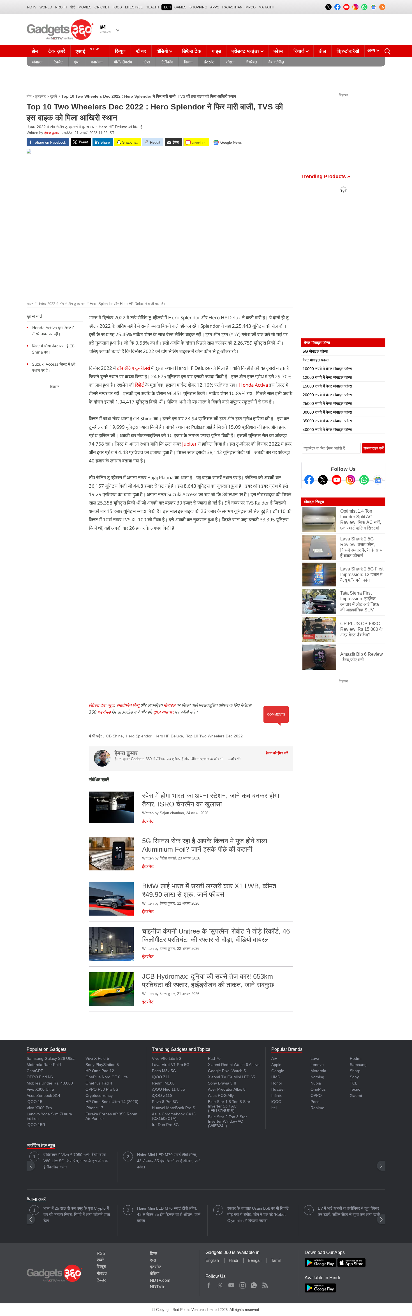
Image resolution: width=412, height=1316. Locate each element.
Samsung (358, 1064)
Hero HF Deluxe (168, 736)
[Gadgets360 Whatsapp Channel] (364, 480)
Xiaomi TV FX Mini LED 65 (231, 1077)
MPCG (251, 7)
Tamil (276, 1260)
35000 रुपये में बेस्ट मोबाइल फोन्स (327, 421)
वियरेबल (251, 62)
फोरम (278, 51)
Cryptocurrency (99, 1095)
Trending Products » (325, 176)
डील (322, 51)
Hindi (233, 1260)
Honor (276, 1083)
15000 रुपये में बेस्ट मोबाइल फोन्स (327, 386)
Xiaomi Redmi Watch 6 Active (234, 1064)
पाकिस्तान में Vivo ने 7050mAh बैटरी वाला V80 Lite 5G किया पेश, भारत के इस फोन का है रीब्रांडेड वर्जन (75, 1160)
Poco (315, 1101)
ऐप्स (76, 62)
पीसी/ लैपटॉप (123, 62)
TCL (353, 1083)
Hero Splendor (138, 736)
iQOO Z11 (161, 1077)
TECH (166, 7)
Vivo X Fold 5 (97, 1058)
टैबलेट (58, 62)
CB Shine (114, 736)
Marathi (266, 7)
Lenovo (317, 1064)
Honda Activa (253, 385)
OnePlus (318, 1089)
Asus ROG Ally (221, 1095)
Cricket (101, 7)
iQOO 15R (36, 1124)
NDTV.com (160, 1280)
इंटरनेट (209, 62)
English (212, 1260)
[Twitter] (323, 480)
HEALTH (152, 7)
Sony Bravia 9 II (222, 1083)
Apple (276, 1064)
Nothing (317, 1077)
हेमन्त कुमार (51, 133)
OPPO (316, 1095)
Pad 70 (214, 1058)
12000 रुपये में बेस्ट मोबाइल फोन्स (327, 377)
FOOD (117, 7)
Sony (354, 1077)
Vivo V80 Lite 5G (167, 1058)
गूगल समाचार (163, 712)
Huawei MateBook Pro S (173, 1108)
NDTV (31, 7)
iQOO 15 (34, 1101)
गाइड (216, 51)
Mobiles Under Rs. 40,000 (50, 1083)
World (46, 7)
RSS (101, 1253)
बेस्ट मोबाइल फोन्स (315, 360)
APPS (214, 7)
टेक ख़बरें (56, 51)
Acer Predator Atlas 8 (227, 1089)
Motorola (318, 1071)
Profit (61, 7)
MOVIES (84, 7)
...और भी (234, 759)
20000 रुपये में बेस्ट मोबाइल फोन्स (327, 395)
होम (35, 51)
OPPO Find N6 (40, 1077)
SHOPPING (198, 7)
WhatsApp (253, 1284)
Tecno (355, 1089)
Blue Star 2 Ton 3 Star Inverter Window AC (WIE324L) (227, 1121)
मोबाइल (37, 62)
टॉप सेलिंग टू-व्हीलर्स (134, 368)
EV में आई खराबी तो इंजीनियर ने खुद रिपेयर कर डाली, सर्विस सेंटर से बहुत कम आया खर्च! (349, 1211)
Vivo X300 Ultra (40, 1089)
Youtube (231, 1284)
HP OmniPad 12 (99, 1071)
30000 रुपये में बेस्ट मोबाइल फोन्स (327, 412)
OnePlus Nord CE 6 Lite (106, 1077)
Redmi (355, 1058)
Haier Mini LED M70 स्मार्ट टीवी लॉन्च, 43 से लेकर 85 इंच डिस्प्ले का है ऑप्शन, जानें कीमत (168, 1160)
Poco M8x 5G (164, 1071)
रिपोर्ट (139, 385)
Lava (315, 1058)
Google (277, 1071)
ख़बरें (53, 96)
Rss (264, 1284)
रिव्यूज (120, 51)
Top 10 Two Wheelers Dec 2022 (214, 736)
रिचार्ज (299, 51)
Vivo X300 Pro (39, 1108)
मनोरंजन (97, 62)
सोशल (230, 62)
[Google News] (378, 480)
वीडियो (162, 51)
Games (180, 7)
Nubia (316, 1083)
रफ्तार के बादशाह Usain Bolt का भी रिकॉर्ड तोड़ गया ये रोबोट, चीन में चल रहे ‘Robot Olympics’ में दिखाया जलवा (258, 1214)
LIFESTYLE (134, 7)
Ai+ (274, 1058)
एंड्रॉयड (104, 712)
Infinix (276, 1095)
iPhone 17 (94, 1108)
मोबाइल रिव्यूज (314, 501)
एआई (87, 50)
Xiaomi (356, 1095)
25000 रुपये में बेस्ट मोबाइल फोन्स (327, 403)
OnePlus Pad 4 (98, 1083)
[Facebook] (309, 480)
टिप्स (146, 62)
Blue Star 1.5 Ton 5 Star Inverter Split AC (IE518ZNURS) (229, 1106)
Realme (317, 1108)
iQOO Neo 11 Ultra (168, 1089)
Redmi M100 (163, 1083)
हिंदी (72, 7)
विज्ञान (188, 62)
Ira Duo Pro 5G (165, 1124)
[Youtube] (336, 480)
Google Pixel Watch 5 (227, 1071)
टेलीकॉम (167, 62)
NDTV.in (157, 1286)
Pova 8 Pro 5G (165, 1101)
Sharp (355, 1071)
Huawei (277, 1089)
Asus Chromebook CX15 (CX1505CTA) (174, 1116)
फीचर (141, 51)
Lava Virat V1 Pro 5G (170, 1064)
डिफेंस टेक (192, 51)
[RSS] (382, 7)
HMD (275, 1077)
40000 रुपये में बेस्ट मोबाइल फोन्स (327, 429)
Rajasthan (232, 7)
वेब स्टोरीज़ (276, 62)
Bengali (254, 1260)
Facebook (208, 1284)
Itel (274, 1108)
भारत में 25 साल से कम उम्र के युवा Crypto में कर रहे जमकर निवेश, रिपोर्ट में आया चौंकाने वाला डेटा (76, 1214)
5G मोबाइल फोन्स (315, 351)
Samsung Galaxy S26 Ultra (51, 1058)
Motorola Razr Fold (44, 1064)
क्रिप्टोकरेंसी (348, 51)
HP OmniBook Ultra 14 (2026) (111, 1101)
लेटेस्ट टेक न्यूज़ (101, 705)
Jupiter (190, 444)
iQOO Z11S (162, 1095)
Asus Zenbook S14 (43, 1095)
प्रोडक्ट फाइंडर (246, 51)
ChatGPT (35, 1071)
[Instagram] (350, 480)
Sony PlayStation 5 (102, 1064)
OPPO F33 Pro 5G (102, 1089)
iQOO (276, 1101)
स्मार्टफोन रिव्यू (127, 705)
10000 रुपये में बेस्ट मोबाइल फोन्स (327, 368)
